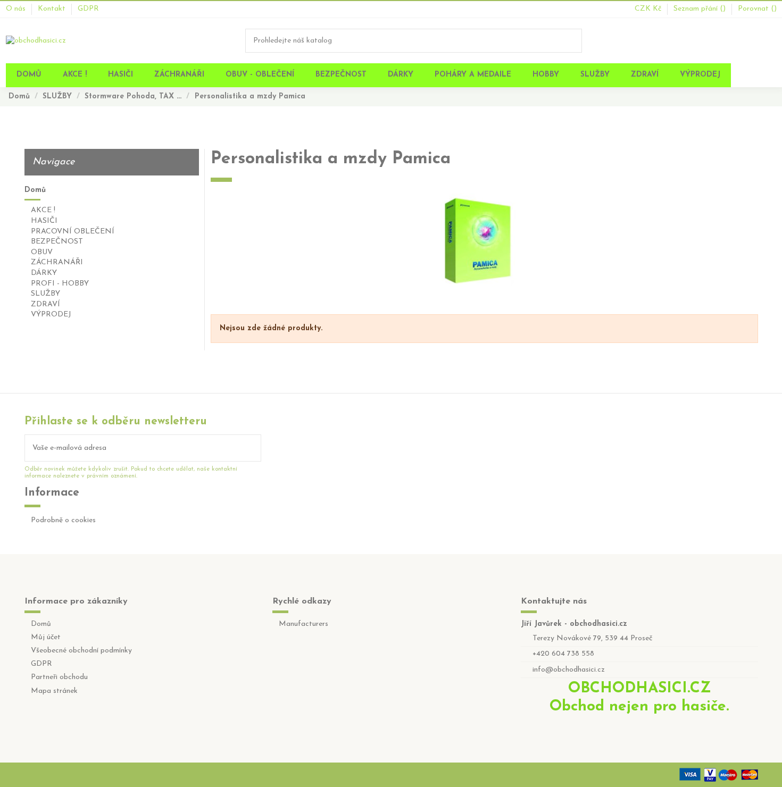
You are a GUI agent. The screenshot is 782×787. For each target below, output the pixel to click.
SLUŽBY (45, 294)
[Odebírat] (253, 448)
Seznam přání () (700, 9)
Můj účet (46, 637)
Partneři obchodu (59, 677)
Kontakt (53, 9)
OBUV (42, 252)
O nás (17, 9)
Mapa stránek (54, 691)
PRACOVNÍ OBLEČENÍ (72, 232)
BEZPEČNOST (57, 242)
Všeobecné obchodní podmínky (81, 651)
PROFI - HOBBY (60, 284)
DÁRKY (44, 273)
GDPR (88, 9)
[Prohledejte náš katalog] (574, 41)
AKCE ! (43, 210)
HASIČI (44, 221)
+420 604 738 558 (563, 654)
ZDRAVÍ (45, 304)
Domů (35, 190)
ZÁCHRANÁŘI (57, 262)
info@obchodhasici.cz (569, 670)
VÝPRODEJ (51, 315)
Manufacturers (303, 624)
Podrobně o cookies (63, 520)
